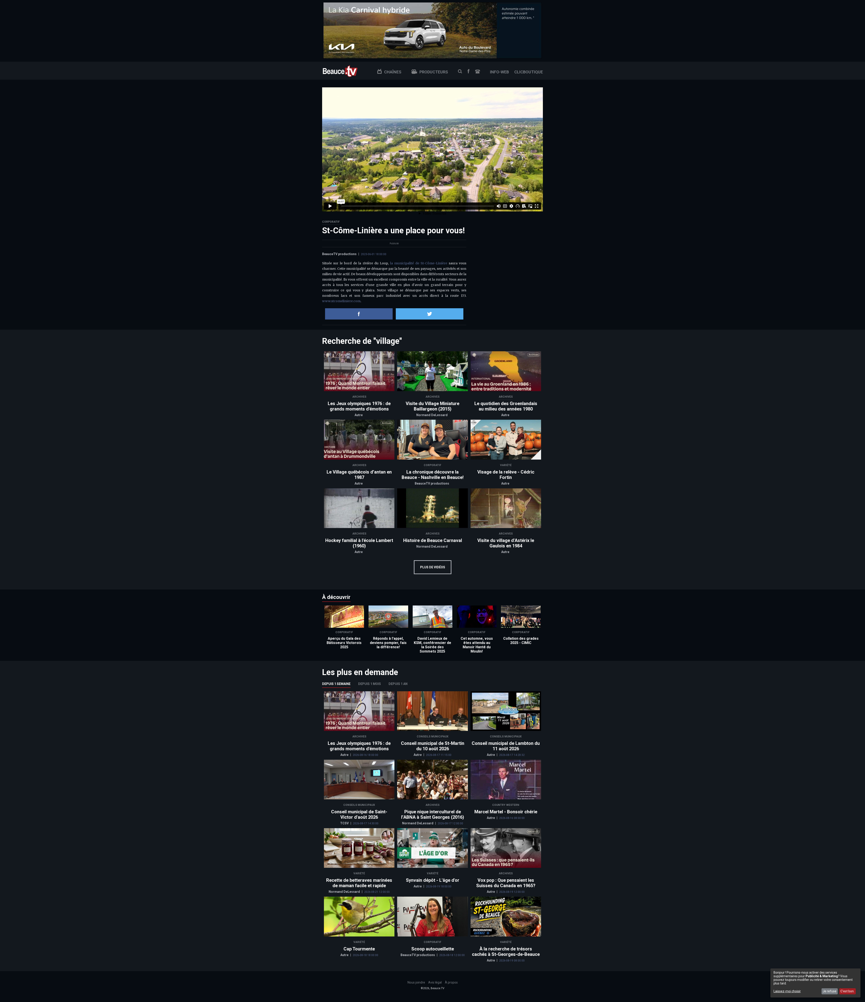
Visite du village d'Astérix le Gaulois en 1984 (505, 543)
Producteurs (433, 72)
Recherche (460, 71)
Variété (506, 465)
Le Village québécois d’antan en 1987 (359, 474)
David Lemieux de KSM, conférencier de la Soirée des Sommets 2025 (432, 644)
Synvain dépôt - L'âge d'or (432, 880)
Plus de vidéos (432, 567)
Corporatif (331, 221)
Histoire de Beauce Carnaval (432, 540)
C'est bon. (847, 991)
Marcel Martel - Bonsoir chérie (505, 811)
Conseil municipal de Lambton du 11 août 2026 (506, 746)
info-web (499, 72)
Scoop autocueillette (432, 949)
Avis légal (435, 982)
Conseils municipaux (432, 736)
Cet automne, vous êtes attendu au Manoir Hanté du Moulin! (477, 644)
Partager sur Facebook (359, 314)
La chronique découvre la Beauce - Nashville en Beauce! (433, 474)
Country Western (505, 805)
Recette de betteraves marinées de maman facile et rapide (359, 882)
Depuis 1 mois (369, 684)
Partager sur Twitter (429, 314)
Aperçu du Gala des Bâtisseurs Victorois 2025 (344, 642)
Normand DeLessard (432, 415)
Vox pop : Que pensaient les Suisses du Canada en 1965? (505, 882)
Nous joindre (477, 71)
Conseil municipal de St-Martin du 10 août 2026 (432, 746)
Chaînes (392, 72)
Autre (359, 415)
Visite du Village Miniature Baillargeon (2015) (432, 406)
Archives (359, 396)
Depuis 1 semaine (336, 684)
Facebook (468, 71)
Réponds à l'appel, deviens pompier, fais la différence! (388, 642)
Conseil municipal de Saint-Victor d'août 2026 (359, 814)
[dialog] (815, 982)
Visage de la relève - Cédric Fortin (505, 474)
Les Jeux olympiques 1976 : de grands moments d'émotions (359, 406)
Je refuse (829, 991)
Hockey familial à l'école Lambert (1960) (359, 543)
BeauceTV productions (339, 254)
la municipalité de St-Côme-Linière (418, 263)
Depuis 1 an (398, 684)
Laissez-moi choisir (787, 991)
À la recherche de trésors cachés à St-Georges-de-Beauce (506, 951)
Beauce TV (340, 70)
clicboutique (528, 72)
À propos (451, 982)
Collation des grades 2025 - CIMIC (521, 640)
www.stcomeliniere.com (341, 301)
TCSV (344, 823)
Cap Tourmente (359, 949)
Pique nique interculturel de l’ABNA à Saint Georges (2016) (432, 814)
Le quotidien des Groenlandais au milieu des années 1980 (505, 406)
